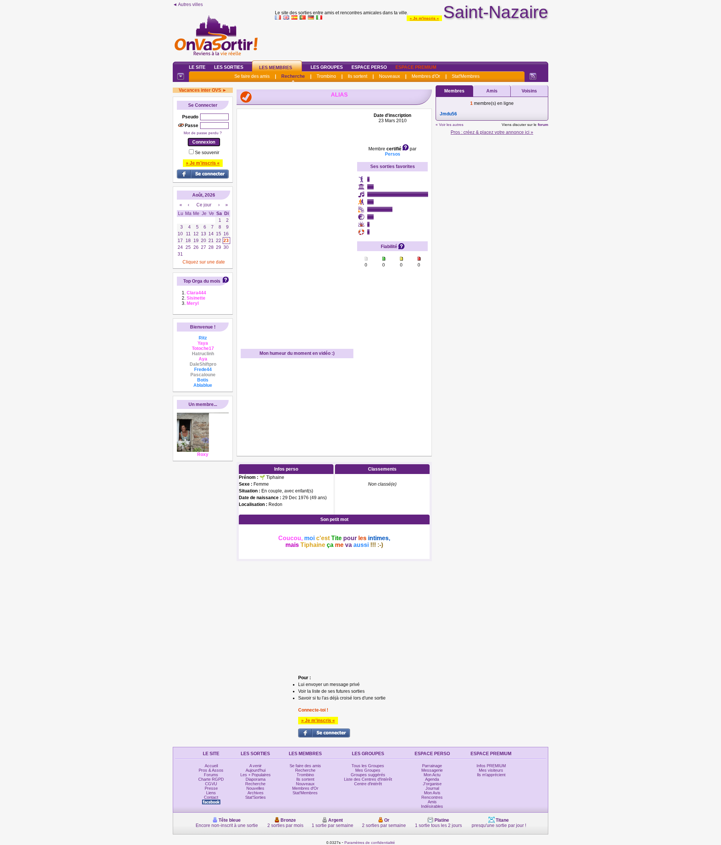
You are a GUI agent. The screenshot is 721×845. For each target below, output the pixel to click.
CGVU (211, 783)
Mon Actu (432, 774)
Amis (492, 91)
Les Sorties (228, 67)
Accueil (211, 765)
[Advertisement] (411, 39)
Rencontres (432, 797)
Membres (454, 91)
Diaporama (255, 779)
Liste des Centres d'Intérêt (368, 779)
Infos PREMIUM (491, 765)
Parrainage (432, 765)
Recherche (293, 76)
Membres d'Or (426, 76)
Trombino (326, 76)
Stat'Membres (466, 76)
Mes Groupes (367, 770)
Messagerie (432, 770)
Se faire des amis (252, 76)
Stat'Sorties (255, 797)
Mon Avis (432, 792)
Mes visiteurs (491, 770)
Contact (211, 797)
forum (543, 125)
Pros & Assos (211, 770)
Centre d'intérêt (368, 783)
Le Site (197, 67)
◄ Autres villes (188, 4)
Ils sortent (357, 76)
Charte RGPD (211, 779)
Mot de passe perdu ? (203, 133)
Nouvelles (255, 788)
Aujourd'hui (255, 770)
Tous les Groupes (367, 765)
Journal (432, 788)
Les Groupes (327, 67)
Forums (211, 774)
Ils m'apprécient (491, 774)
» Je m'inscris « (424, 18)
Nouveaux (389, 76)
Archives (255, 792)
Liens (211, 792)
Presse (211, 788)
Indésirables (432, 806)
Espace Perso (369, 67)
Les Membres (275, 67)
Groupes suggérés (368, 774)
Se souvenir (207, 152)
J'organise (432, 783)
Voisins (529, 91)
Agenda (432, 779)
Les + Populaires (255, 774)
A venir (255, 765)
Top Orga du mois (201, 281)
